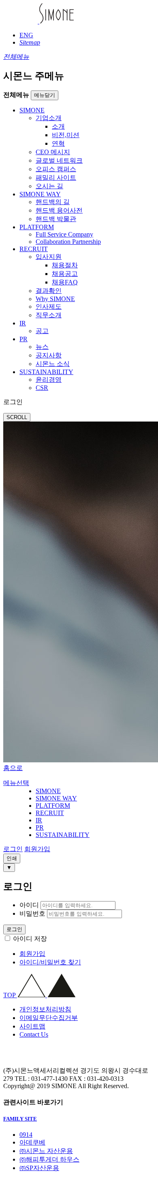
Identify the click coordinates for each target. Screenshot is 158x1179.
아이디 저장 (30, 938)
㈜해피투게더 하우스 (49, 1159)
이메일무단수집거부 (48, 1017)
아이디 (29, 904)
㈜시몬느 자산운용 (46, 1150)
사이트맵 (32, 1026)
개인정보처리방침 (45, 1009)
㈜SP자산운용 (39, 1167)
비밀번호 (32, 913)
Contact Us (33, 1034)
